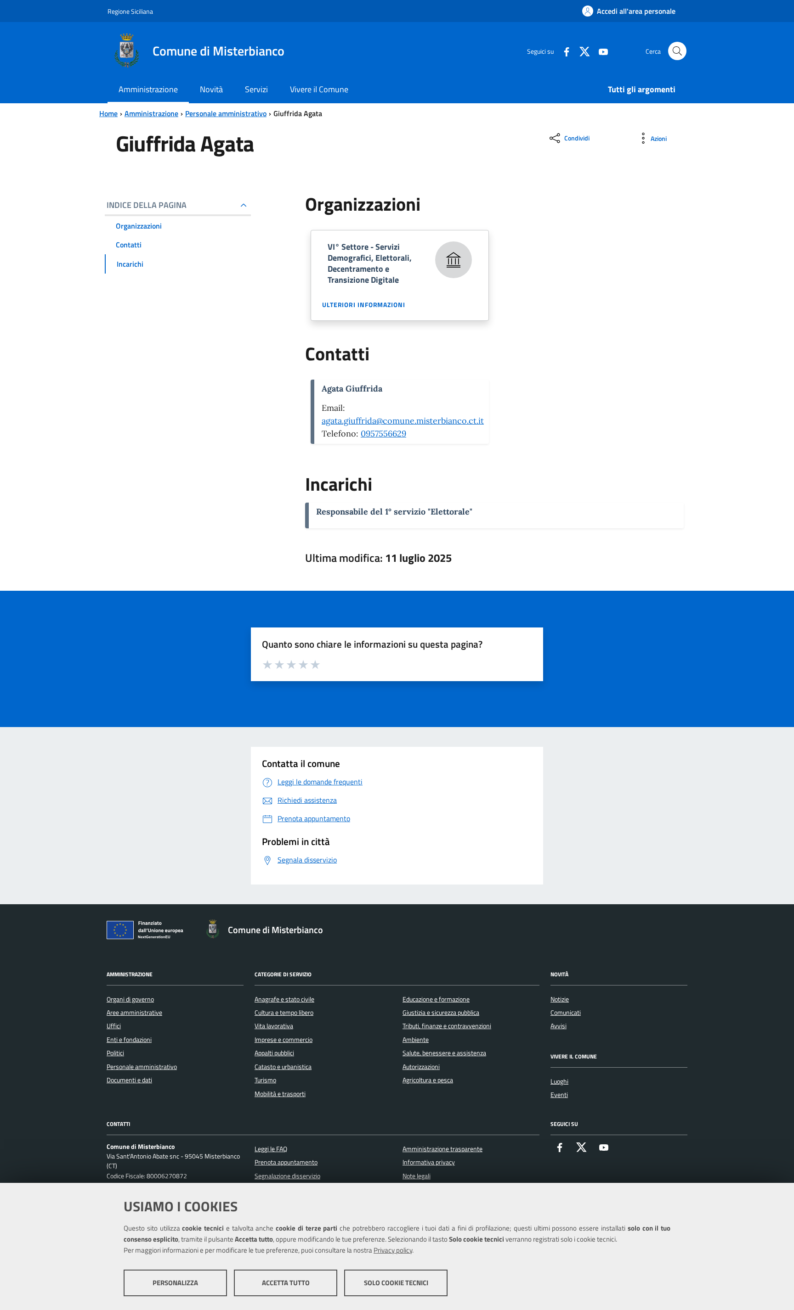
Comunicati (565, 1013)
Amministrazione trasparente (442, 1149)
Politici (115, 1053)
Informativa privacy (429, 1162)
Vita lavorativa (274, 1026)
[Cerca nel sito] (677, 51)
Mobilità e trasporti (280, 1094)
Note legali (417, 1176)
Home (108, 113)
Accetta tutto (286, 1282)
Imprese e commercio (283, 1040)
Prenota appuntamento (286, 1162)
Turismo (265, 1080)
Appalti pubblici (274, 1053)
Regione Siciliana (130, 11)
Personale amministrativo (226, 113)
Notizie (559, 999)
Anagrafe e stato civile (284, 999)
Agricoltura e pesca (428, 1080)
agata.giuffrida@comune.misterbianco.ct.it (403, 420)
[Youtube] (599, 51)
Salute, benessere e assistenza (444, 1053)
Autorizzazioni (421, 1067)
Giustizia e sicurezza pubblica (441, 1013)
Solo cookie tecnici (396, 1282)
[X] (581, 51)
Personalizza (175, 1282)
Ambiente (416, 1040)
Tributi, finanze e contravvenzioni (447, 1026)
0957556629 (383, 433)
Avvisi (558, 1026)
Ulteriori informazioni (363, 304)
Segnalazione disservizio (287, 1176)
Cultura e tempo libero (284, 1013)
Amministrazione (151, 113)
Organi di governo (130, 999)
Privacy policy (393, 1250)
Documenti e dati (129, 1080)
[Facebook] (563, 51)
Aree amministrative (134, 1013)
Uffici (114, 1026)
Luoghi (559, 1081)
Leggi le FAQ (271, 1149)
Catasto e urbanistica (283, 1067)
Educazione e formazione (436, 999)
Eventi (559, 1095)
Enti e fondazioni (129, 1040)
